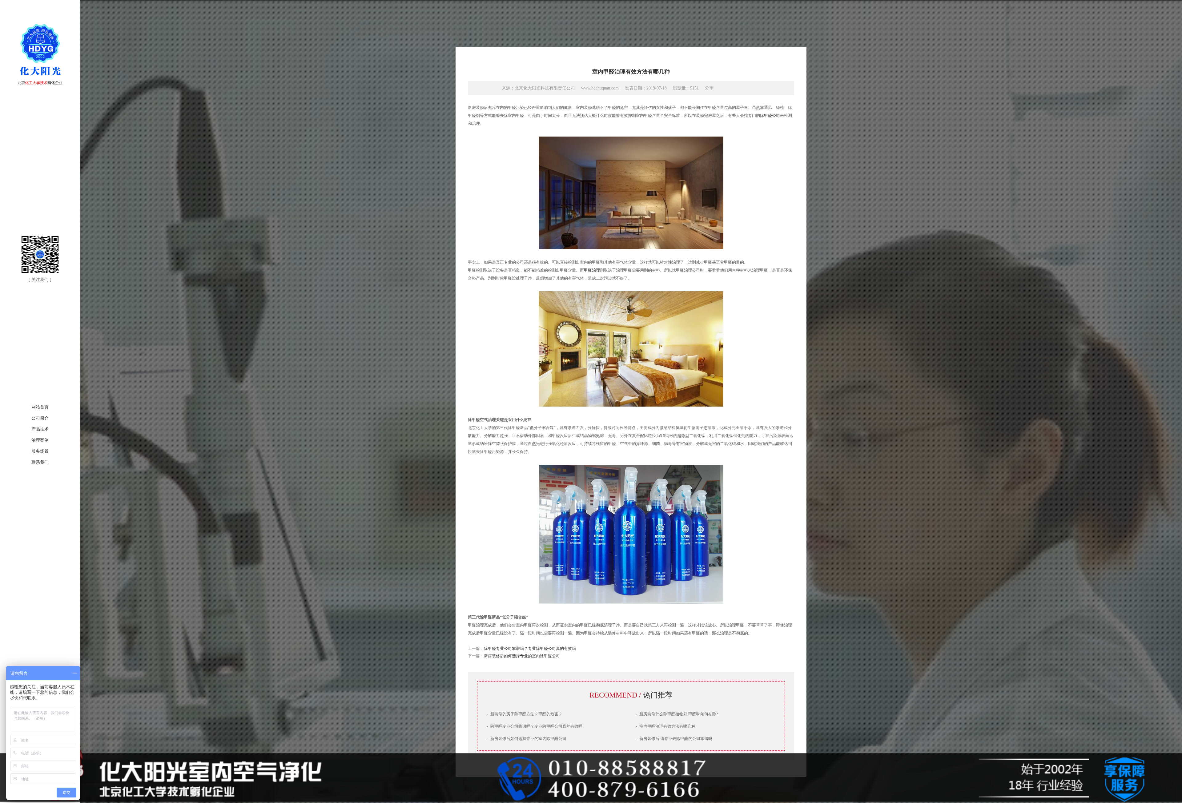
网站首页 (40, 407)
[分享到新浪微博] (722, 87)
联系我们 (40, 462)
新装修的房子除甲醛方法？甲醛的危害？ (524, 714)
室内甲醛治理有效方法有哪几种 (665, 726)
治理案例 (40, 440)
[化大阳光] (40, 85)
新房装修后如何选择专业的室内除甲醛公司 (522, 656)
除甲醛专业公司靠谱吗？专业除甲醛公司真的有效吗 (530, 648)
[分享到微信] (733, 87)
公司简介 (40, 418)
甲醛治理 (592, 270)
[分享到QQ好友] (745, 87)
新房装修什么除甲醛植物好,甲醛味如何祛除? (677, 714)
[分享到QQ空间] (757, 87)
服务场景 (40, 451)
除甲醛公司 (770, 115)
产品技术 (40, 429)
